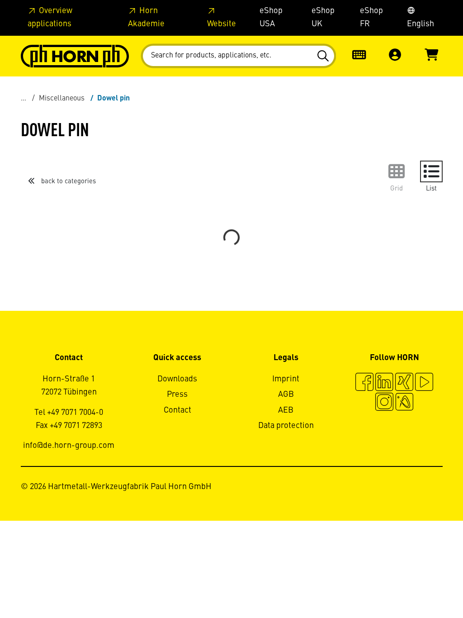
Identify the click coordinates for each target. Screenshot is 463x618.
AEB (285, 410)
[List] (431, 171)
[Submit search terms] (324, 56)
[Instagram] (384, 403)
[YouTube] (424, 383)
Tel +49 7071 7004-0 (68, 413)
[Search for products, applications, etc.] (324, 56)
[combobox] (238, 56)
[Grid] (396, 171)
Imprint (285, 379)
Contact (177, 410)
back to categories (67, 181)
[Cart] (431, 55)
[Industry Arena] (404, 403)
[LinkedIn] (384, 383)
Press (177, 394)
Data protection (286, 426)
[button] (395, 55)
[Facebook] (364, 383)
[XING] (404, 383)
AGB (286, 394)
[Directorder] (359, 55)
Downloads (177, 379)
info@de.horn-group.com (68, 446)
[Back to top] (422, 586)
